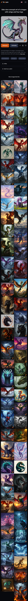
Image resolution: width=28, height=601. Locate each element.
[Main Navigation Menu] (25, 2)
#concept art (5, 58)
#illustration (22, 58)
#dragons (13, 58)
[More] (20, 45)
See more (22, 54)
